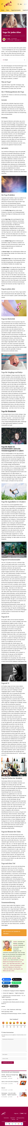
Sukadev (15, 941)
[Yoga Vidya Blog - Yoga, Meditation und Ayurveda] (8, 4)
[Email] (18, 1123)
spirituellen (14, 958)
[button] (2, 4)
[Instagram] (24, 1113)
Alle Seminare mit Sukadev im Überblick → (11, 932)
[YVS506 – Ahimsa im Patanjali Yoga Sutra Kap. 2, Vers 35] (23, 1076)
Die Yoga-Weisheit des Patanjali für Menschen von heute (13, 961)
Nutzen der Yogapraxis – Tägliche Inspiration (13, 993)
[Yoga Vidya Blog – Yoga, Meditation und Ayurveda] (3, 1113)
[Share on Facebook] (6, 1123)
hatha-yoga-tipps (5, 1011)
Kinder (11, 1011)
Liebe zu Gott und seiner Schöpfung (9, 1081)
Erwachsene (12, 1009)
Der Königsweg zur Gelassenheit (12, 967)
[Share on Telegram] (15, 1123)
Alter (8, 1009)
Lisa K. (9, 38)
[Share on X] (9, 1123)
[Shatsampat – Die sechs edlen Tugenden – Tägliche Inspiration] (23, 1094)
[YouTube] (22, 1113)
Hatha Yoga (5, 29)
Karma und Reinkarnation (16, 965)
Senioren (19, 1013)
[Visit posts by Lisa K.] (4, 39)
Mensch (3, 1088)
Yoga (6, 958)
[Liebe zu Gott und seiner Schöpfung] (23, 1083)
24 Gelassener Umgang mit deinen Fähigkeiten (14, 990)
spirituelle (15, 945)
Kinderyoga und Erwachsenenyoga (9, 1013)
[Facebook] (20, 1113)
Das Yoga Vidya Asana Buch (13, 963)
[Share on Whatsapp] (12, 1123)
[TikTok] (26, 1113)
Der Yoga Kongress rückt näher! (10, 999)
